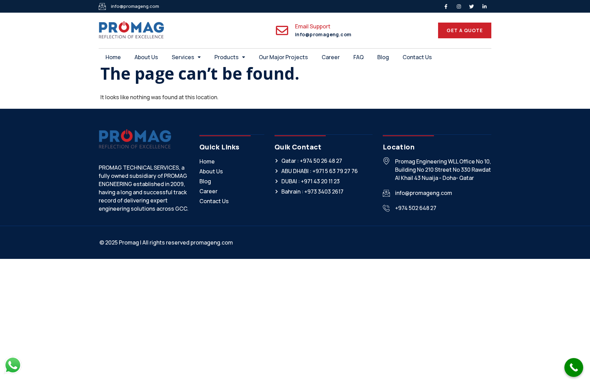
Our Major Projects (283, 57)
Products (226, 57)
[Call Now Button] (573, 367)
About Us (146, 57)
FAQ (358, 57)
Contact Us (417, 57)
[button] (186, 57)
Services (183, 57)
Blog (383, 57)
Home (113, 57)
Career (331, 57)
